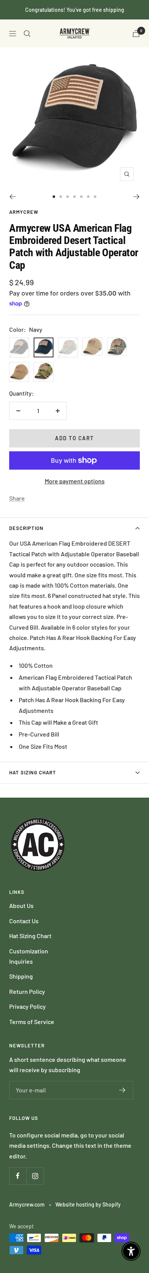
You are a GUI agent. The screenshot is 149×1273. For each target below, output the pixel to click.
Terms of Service (31, 1021)
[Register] (122, 1090)
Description (26, 528)
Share (17, 498)
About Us (21, 905)
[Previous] (12, 196)
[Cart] (136, 33)
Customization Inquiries (28, 956)
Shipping (21, 976)
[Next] (136, 196)
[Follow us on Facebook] (17, 1175)
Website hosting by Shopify (88, 1204)
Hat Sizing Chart (32, 772)
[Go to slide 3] (67, 196)
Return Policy (27, 991)
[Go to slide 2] (61, 196)
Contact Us (24, 920)
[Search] (27, 33)
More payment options (75, 481)
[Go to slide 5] (81, 196)
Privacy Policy (27, 1006)
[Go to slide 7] (95, 196)
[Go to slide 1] (54, 196)
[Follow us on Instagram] (35, 1175)
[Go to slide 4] (74, 196)
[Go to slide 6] (88, 196)
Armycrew (23, 212)
